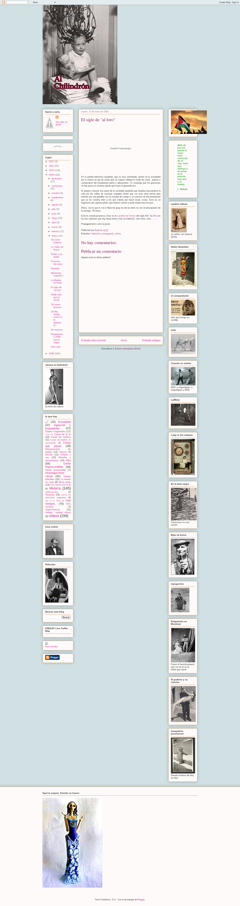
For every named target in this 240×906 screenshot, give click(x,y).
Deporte (63, 452)
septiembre (57, 197)
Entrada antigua (151, 340)
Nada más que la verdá (56, 297)
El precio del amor (57, 262)
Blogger (141, 899)
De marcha (56, 329)
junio (54, 213)
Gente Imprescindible (58, 465)
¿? (46, 421)
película (64, 495)
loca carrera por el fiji (60, 485)
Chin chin (56, 346)
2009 (52, 174)
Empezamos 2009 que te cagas (57, 338)
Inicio (124, 340)
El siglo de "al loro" (56, 288)
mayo (55, 218)
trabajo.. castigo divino (58, 512)
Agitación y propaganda (102, 233)
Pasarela (49, 494)
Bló (154, 216)
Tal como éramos (56, 241)
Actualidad (64, 421)
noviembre (57, 186)
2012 (52, 161)
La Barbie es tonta (56, 281)
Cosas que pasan (58, 444)
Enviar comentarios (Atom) (127, 348)
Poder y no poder (56, 255)
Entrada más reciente (93, 340)
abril (54, 222)
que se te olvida (52, 501)
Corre (47, 434)
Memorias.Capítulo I (57, 274)
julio (54, 209)
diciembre (57, 178)
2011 (51, 166)
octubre (56, 193)
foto (68, 460)
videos (118, 233)
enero (55, 235)
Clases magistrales (55, 431)
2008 (52, 353)
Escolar (49, 454)
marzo (55, 227)
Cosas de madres (61, 437)
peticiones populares (55, 497)
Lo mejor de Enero (57, 248)
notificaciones (51, 492)
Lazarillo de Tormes (126, 216)
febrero (56, 231)
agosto (55, 204)
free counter (51, 646)
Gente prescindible (55, 470)
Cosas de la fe (62, 434)
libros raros (65, 482)
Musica (55, 488)
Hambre (55, 268)
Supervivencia (52, 509)
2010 (52, 170)
